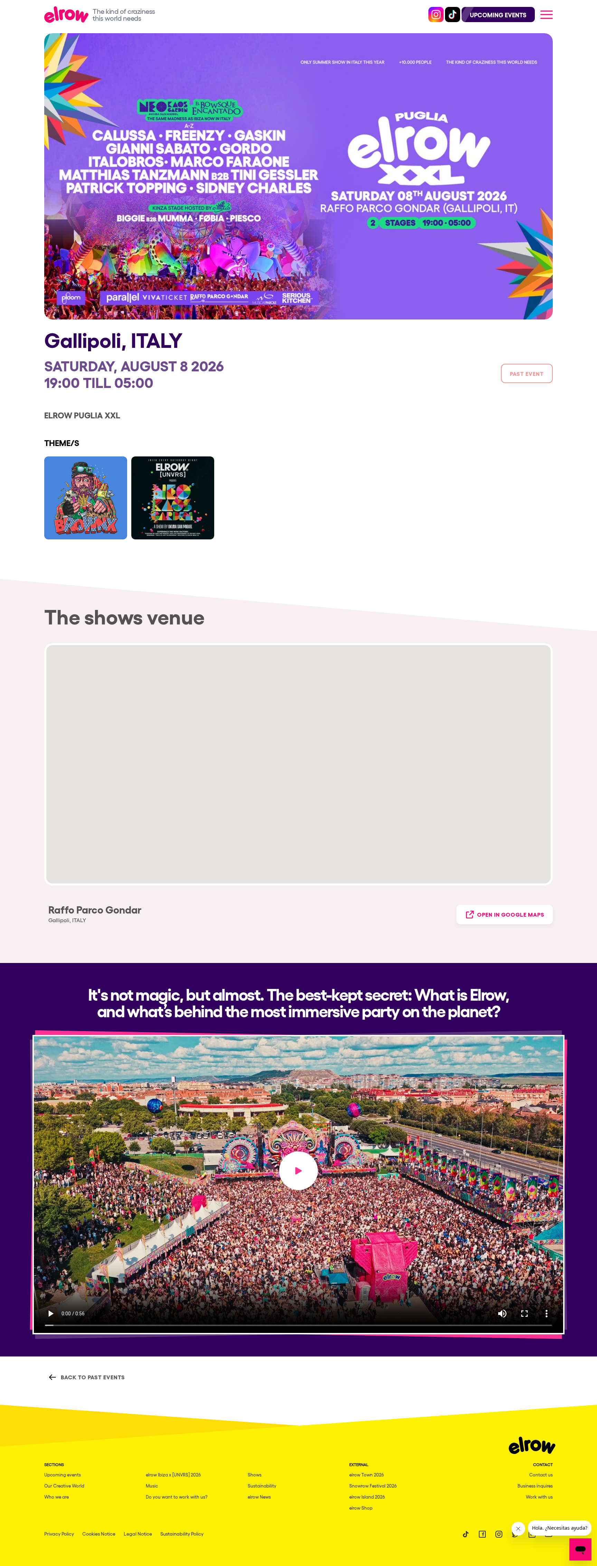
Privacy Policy (59, 1533)
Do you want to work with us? (177, 1496)
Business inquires (535, 1485)
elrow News (259, 1496)
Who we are (56, 1496)
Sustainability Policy (181, 1533)
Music (152, 1485)
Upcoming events (62, 1474)
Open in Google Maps (510, 914)
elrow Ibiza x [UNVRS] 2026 (173, 1474)
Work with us (539, 1496)
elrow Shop (360, 1507)
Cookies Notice (98, 1533)
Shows (255, 1474)
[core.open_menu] (546, 14)
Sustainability (262, 1485)
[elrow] (68, 14)
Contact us (541, 1474)
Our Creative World (64, 1485)
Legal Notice (138, 1533)
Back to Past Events (93, 1376)
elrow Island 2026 (367, 1496)
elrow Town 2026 (366, 1474)
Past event (527, 373)
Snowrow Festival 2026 (373, 1485)
